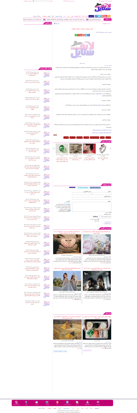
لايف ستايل (30, 1)
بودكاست (98, 404)
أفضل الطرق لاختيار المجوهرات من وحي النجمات (101, 132)
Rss (57, 404)
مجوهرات (104, 23)
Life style (102, 137)
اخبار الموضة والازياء (94, 137)
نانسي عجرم (72, 137)
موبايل (26, 404)
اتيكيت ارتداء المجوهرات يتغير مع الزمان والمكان (101, 130)
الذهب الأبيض (79, 137)
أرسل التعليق (107, 222)
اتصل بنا (36, 404)
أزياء (109, 23)
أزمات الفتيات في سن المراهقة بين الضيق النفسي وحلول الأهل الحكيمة (32, 19)
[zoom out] (58, 23)
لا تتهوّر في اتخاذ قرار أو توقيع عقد (32, 99)
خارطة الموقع (87, 404)
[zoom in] (55, 23)
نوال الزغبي (86, 137)
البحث (51, 1)
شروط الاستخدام (67, 202)
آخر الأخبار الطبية (87, 350)
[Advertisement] (59, 7)
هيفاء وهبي (66, 137)
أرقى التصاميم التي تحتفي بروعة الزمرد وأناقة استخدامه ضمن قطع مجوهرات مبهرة (62, 159)
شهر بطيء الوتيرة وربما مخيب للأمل (32, 82)
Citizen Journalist (67, 404)
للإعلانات (47, 404)
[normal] (56, 23)
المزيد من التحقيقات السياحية (60, 351)
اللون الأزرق (97, 105)
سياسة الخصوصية (16, 404)
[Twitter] (83, 188)
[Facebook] (95, 188)
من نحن (77, 404)
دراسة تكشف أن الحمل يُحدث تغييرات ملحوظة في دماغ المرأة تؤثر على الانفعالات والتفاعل (72, 19)
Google (25, 1)
